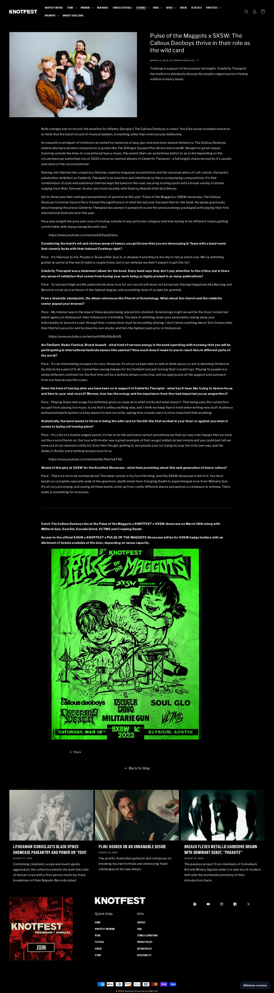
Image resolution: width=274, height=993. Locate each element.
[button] (71, 8)
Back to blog (139, 768)
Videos (98, 948)
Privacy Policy (144, 941)
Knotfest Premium (105, 928)
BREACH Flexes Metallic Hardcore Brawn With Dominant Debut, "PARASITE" (220, 849)
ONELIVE (153, 991)
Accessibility (144, 954)
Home (97, 922)
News (97, 935)
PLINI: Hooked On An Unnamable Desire (132, 846)
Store (98, 954)
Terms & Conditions (147, 935)
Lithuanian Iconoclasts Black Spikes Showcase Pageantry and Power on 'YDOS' (50, 849)
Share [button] (77, 751)
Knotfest (130, 991)
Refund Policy (144, 948)
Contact (141, 922)
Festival (99, 941)
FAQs (139, 928)
